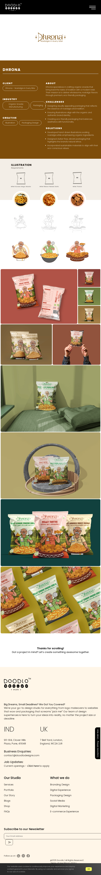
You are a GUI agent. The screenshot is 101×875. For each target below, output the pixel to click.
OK (88, 869)
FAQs (7, 811)
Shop (7, 806)
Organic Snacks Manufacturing (16, 105)
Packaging (38, 105)
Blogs (7, 800)
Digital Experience (60, 790)
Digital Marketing (60, 806)
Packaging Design (30, 122)
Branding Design (59, 784)
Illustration (10, 122)
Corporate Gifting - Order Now (97, 743)
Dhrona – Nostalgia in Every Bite (20, 88)
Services (8, 784)
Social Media (57, 800)
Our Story (9, 795)
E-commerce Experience (64, 811)
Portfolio (9, 790)
